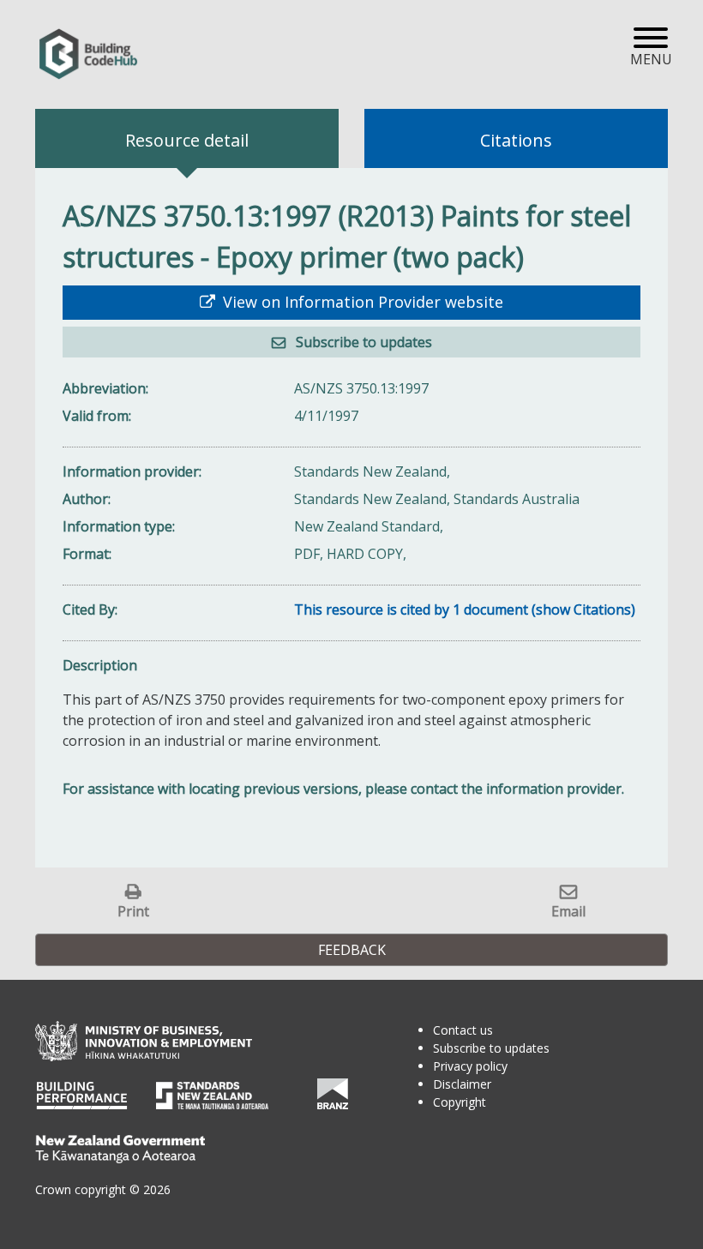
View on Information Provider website (361, 301)
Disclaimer (462, 1084)
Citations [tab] (516, 140)
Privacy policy (470, 1066)
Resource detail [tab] (187, 140)
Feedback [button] (352, 949)
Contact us (463, 1030)
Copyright (459, 1102)
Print (133, 911)
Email (568, 911)
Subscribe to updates (362, 342)
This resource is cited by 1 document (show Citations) (464, 609)
